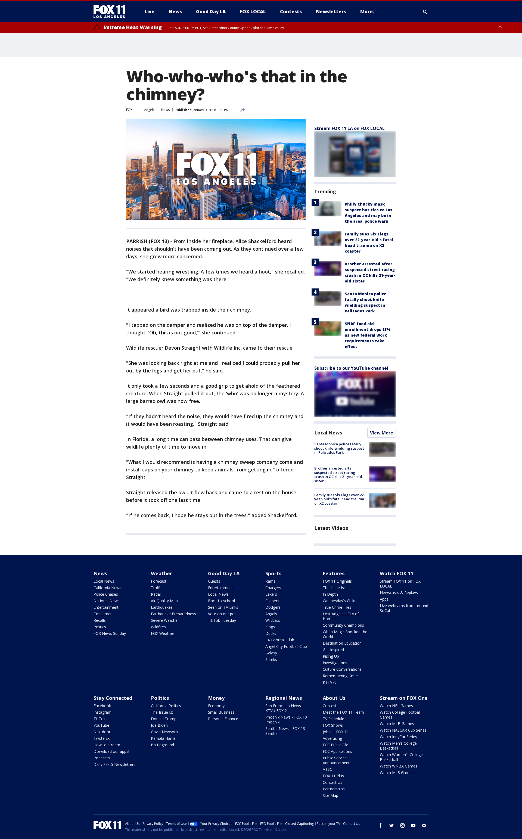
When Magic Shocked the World (345, 634)
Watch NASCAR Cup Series (403, 730)
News (165, 109)
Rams (270, 581)
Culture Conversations (342, 669)
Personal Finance (223, 718)
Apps (384, 599)
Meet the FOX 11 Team (343, 712)
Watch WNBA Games (398, 766)
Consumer (103, 613)
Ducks (270, 633)
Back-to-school (221, 600)
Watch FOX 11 (396, 573)
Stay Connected (113, 698)
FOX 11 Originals (337, 581)
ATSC (327, 769)
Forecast (158, 581)
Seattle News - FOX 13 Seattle (285, 731)
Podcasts (102, 757)
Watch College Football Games (400, 715)
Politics (100, 626)
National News (107, 600)
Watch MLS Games (397, 772)
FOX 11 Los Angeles (141, 109)
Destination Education (342, 643)
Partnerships (334, 788)
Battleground (162, 744)
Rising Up (331, 656)
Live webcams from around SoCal (404, 608)
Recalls (100, 620)
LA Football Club (279, 639)
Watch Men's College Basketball (398, 746)
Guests (214, 581)
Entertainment (106, 607)
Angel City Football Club (286, 646)
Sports (273, 573)
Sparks (271, 659)
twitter (391, 825)
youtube (413, 825)
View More (381, 433)
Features (333, 573)
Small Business (221, 712)
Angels (271, 613)
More (366, 11)
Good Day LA (224, 573)
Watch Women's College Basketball (401, 757)
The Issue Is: (334, 587)
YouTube (101, 725)
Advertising (332, 738)
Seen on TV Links (223, 607)
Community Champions (343, 625)
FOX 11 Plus (333, 775)
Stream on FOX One (404, 698)
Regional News (283, 698)
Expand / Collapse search (425, 12)
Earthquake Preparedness (173, 613)
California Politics (166, 705)
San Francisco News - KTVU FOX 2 (284, 708)
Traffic (156, 587)
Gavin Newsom (164, 731)
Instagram (102, 712)
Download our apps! (111, 751)
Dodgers (273, 607)
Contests (330, 705)
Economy (216, 705)
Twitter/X (102, 738)
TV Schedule (333, 718)
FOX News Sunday (110, 633)
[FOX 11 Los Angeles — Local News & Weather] (111, 11)
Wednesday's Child (339, 600)
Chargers (273, 587)
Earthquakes (162, 607)
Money (216, 698)
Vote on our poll (222, 613)
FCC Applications (337, 751)
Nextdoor (102, 731)
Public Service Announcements (337, 760)
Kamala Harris (163, 738)
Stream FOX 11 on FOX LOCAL (400, 584)
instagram (402, 825)
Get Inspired (333, 649)
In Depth (330, 594)
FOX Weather (162, 633)
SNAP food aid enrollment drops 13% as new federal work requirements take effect (368, 335)
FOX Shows (333, 725)
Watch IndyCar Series (398, 736)
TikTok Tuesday (222, 620)
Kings (270, 626)
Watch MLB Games (397, 723)
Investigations (335, 662)
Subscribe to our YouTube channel (351, 368)
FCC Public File (335, 744)
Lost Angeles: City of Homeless (341, 616)
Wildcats (272, 620)
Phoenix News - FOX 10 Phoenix (286, 719)
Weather (161, 573)
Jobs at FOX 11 (336, 731)
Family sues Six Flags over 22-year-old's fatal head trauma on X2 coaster (339, 499)
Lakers (271, 594)
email (424, 825)
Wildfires (158, 626)
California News (107, 587)
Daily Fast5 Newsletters (114, 764)
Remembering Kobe (340, 675)
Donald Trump (163, 718)
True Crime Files (337, 607)
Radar (156, 594)
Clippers (272, 600)
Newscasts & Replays (399, 592)
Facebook (102, 705)
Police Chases (106, 594)
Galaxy (271, 652)
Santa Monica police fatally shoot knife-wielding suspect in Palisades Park (339, 448)
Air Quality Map (164, 600)
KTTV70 (330, 682)
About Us (334, 698)
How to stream (107, 744)
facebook (380, 825)
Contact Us (332, 782)
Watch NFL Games (396, 705)
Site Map (330, 795)
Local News (328, 432)
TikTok (99, 718)
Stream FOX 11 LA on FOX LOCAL (349, 128)
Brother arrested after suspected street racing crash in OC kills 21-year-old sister (338, 474)
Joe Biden (159, 725)
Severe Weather (165, 620)
